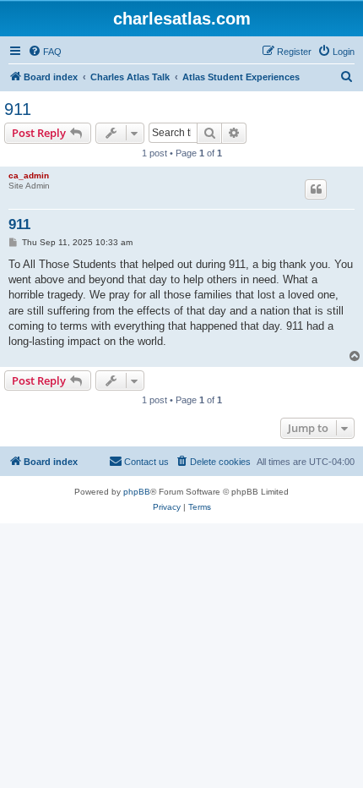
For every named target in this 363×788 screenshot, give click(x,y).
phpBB (136, 491)
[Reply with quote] (316, 189)
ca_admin (28, 175)
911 (17, 109)
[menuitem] (45, 51)
